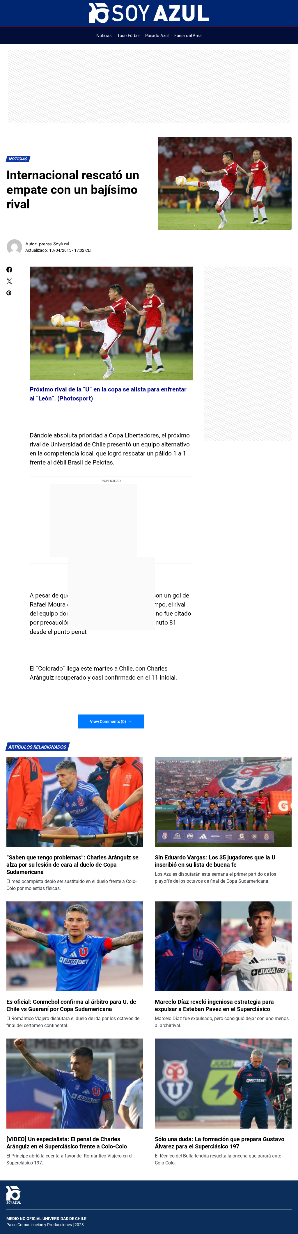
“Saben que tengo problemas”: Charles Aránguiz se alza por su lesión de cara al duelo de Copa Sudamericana (72, 864)
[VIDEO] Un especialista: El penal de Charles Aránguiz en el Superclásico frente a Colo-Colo (66, 1143)
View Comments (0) (108, 721)
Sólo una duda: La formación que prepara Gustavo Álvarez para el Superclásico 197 (219, 1143)
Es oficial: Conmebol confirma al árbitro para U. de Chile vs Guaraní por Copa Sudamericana (71, 1005)
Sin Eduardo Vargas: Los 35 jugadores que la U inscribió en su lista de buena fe (215, 861)
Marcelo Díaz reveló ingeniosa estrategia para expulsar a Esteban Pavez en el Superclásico (214, 1005)
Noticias (18, 159)
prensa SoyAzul (54, 243)
